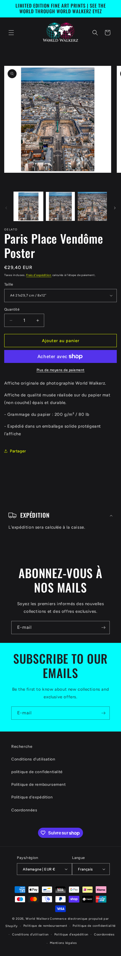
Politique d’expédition (71, 934)
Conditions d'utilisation (33, 759)
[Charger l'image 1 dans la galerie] (28, 206)
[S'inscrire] (103, 627)
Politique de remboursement (38, 784)
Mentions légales (63, 943)
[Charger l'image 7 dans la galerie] (92, 206)
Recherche (21, 746)
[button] (11, 32)
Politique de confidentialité (94, 926)
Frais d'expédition (38, 275)
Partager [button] (18, 451)
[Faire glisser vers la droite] (115, 208)
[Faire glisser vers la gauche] (6, 208)
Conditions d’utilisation (30, 934)
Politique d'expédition (32, 797)
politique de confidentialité (37, 771)
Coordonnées (24, 810)
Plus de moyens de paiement (61, 370)
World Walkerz (37, 919)
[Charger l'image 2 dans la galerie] (60, 206)
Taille (8, 284)
